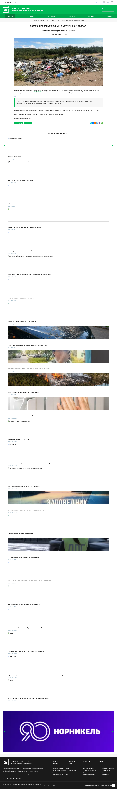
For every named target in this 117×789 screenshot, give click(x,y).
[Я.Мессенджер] (91, 123)
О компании (51, 16)
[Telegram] (97, 123)
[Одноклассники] (95, 123)
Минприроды (37, 91)
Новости (10, 16)
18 (58, 20)
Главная (35, 20)
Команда (72, 16)
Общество (28, 123)
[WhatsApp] (102, 123)
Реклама (91, 16)
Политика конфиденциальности (92, 785)
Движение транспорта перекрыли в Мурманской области (44, 114)
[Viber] (99, 123)
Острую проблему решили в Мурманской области (73, 20)
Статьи (109, 16)
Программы (30, 16)
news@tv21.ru (105, 774)
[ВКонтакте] (93, 123)
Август (53, 20)
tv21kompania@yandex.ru (89, 774)
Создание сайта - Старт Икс (107, 785)
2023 (48, 20)
